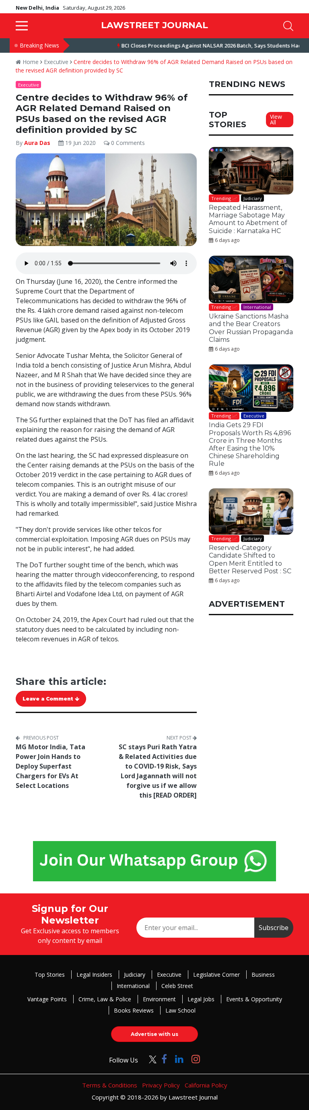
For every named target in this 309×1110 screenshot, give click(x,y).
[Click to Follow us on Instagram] (196, 1058)
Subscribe (273, 927)
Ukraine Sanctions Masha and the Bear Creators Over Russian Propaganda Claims (251, 327)
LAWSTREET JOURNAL (154, 25)
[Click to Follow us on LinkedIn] (179, 1058)
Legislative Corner (216, 974)
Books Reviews (134, 1010)
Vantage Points (47, 999)
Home (30, 62)
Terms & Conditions (109, 1085)
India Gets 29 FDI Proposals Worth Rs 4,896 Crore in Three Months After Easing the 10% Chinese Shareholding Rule (250, 444)
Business (263, 974)
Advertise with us (154, 1034)
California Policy (206, 1085)
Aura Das (37, 143)
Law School (180, 1010)
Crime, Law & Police (104, 999)
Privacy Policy (161, 1085)
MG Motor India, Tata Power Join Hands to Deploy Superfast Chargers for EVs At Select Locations (50, 766)
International (133, 986)
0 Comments (127, 143)
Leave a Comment (49, 699)
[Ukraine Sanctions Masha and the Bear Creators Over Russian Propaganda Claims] (251, 279)
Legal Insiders (94, 974)
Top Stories (50, 974)
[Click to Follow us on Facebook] (164, 1058)
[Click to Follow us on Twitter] (149, 1058)
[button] (22, 26)
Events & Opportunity (254, 999)
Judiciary (134, 974)
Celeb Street (177, 986)
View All (276, 119)
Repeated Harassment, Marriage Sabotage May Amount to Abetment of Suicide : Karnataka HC (248, 219)
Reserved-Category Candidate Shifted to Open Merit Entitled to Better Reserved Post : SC (250, 559)
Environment (159, 999)
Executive (56, 62)
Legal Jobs (200, 999)
